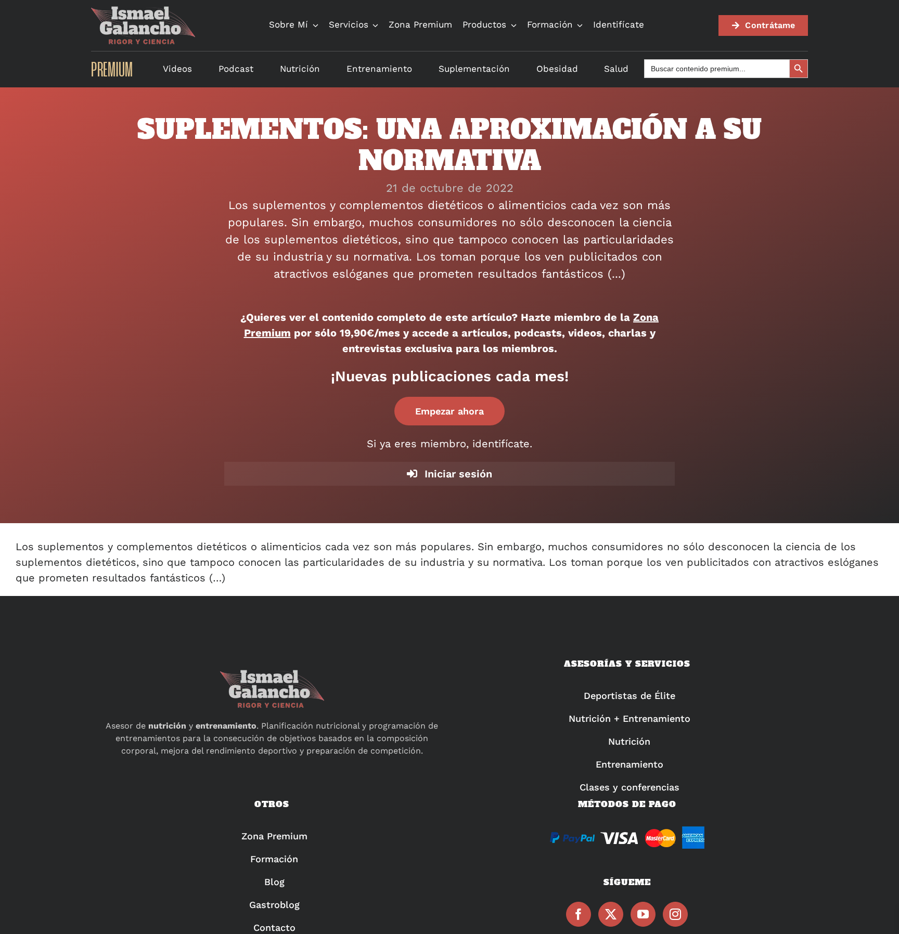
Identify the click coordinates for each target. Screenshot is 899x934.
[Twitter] (610, 914)
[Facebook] (578, 914)
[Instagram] (675, 914)
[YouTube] (643, 914)
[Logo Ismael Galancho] (143, 10)
